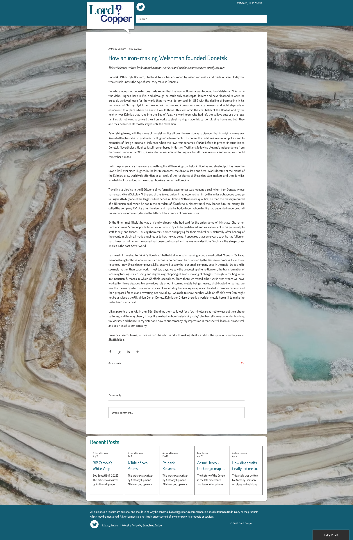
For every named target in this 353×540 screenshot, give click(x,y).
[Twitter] (140, 7)
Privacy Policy (110, 525)
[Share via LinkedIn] (128, 352)
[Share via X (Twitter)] (119, 352)
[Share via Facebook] (110, 352)
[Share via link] (137, 352)
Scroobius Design (152, 525)
